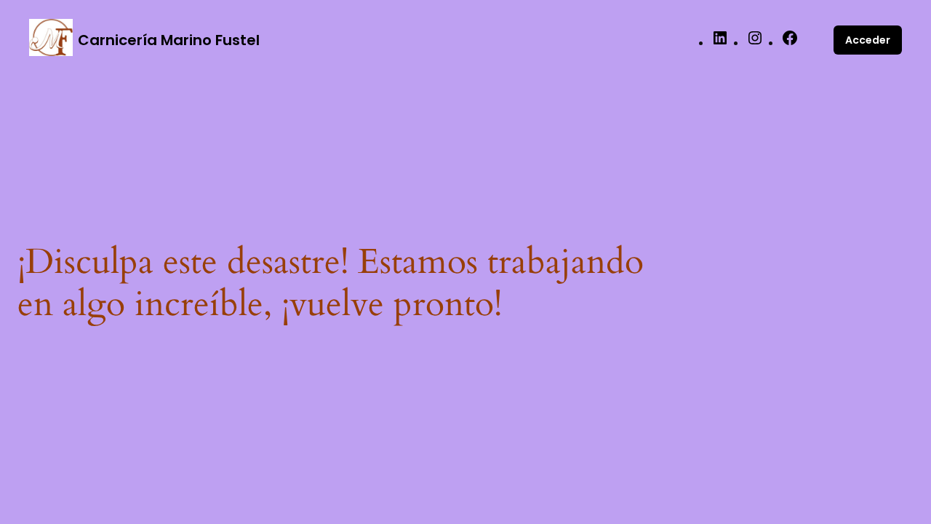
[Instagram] (755, 42)
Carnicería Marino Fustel (169, 40)
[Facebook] (790, 42)
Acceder (867, 40)
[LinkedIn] (720, 42)
